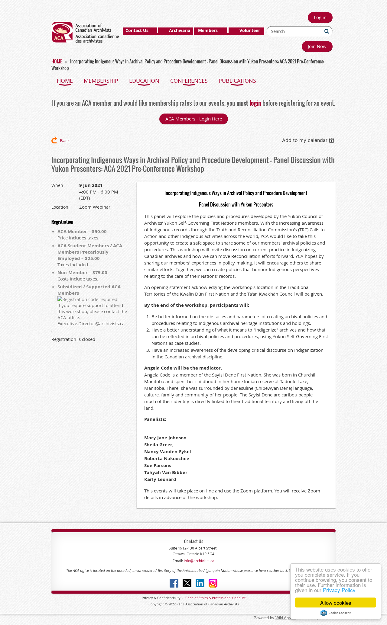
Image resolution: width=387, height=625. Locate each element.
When (57, 185)
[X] (187, 583)
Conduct (238, 597)
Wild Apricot (285, 618)
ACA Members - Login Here (193, 119)
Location (59, 207)
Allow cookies (335, 602)
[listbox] (309, 140)
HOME (56, 61)
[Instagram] (213, 583)
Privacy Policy (339, 590)
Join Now (317, 46)
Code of (192, 597)
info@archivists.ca (198, 560)
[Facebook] (174, 583)
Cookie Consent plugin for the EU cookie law (335, 613)
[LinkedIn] (200, 583)
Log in (320, 17)
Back (65, 140)
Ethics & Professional (215, 597)
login (255, 102)
